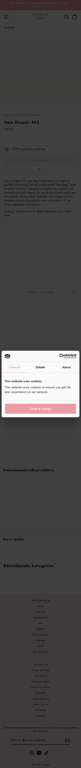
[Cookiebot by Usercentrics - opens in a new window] (59, 356)
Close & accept (40, 409)
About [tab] (66, 367)
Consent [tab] (14, 367)
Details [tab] (40, 367)
